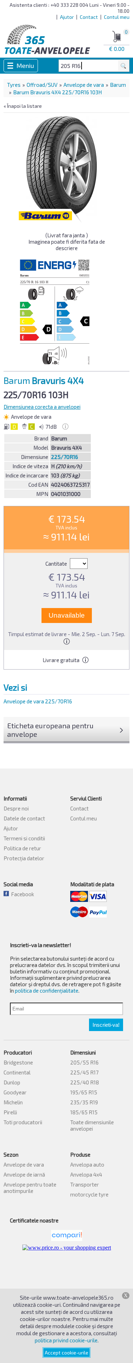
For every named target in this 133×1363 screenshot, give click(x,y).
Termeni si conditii (24, 838)
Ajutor (67, 17)
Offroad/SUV (42, 84)
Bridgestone (18, 1062)
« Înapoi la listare (23, 106)
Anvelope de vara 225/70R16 (38, 701)
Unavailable (67, 615)
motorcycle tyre (89, 1194)
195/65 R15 (83, 1092)
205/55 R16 (84, 1062)
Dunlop (12, 1082)
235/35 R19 (84, 1102)
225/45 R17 (84, 1072)
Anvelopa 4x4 (86, 1174)
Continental (17, 1072)
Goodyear (15, 1092)
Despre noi (16, 808)
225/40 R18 (84, 1082)
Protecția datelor (24, 858)
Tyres (14, 84)
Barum (118, 84)
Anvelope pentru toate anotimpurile (30, 1187)
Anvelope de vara (83, 84)
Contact (89, 17)
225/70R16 (64, 457)
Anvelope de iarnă (24, 1174)
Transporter (84, 1184)
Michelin (13, 1102)
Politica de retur (22, 848)
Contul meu (116, 17)
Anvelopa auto (87, 1164)
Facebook (21, 894)
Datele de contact (24, 818)
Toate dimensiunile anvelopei (92, 1125)
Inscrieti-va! (106, 1025)
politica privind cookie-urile (66, 1340)
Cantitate (56, 563)
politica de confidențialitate (46, 990)
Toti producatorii (23, 1122)
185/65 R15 (84, 1112)
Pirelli (10, 1112)
